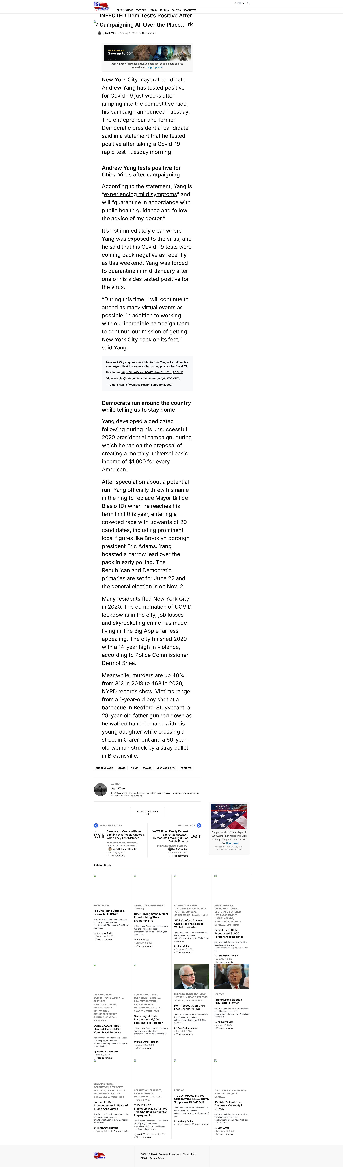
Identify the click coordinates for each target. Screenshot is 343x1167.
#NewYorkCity (163, 372)
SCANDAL (191, 912)
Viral (205, 915)
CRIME (137, 905)
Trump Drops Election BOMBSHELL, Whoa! (228, 1001)
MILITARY (190, 997)
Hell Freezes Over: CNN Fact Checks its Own (189, 1007)
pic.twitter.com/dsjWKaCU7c (161, 378)
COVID (122, 768)
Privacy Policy (157, 1158)
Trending (139, 908)
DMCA (144, 1158)
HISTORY (179, 997)
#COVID (178, 372)
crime (134, 768)
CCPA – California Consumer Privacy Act (161, 1154)
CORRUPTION (181, 905)
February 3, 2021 (162, 384)
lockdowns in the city (128, 614)
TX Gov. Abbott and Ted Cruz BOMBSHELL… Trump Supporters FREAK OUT (191, 1099)
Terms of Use (189, 1154)
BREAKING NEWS (116, 842)
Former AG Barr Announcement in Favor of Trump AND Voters (111, 1105)
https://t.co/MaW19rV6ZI (137, 372)
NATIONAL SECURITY (105, 1014)
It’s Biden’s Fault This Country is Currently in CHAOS (228, 1105)
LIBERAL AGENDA (116, 845)
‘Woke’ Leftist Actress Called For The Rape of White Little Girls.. (188, 924)
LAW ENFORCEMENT (154, 905)
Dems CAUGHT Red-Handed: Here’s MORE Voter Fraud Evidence (108, 1029)
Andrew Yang (104, 768)
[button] (239, 3)
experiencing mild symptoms (140, 194)
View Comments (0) (147, 812)
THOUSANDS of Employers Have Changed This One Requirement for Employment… (150, 1110)
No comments (149, 33)
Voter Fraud (233, 924)
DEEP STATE (221, 912)
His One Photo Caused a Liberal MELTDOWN (109, 912)
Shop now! (232, 843)
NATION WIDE (222, 921)
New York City (166, 768)
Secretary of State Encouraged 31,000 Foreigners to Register (228, 933)
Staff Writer (118, 788)
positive (185, 768)
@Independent (132, 378)
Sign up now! (155, 67)
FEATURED (132, 842)
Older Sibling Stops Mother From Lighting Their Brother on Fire (151, 917)
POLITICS (132, 845)
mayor (147, 768)
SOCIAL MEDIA (102, 905)
